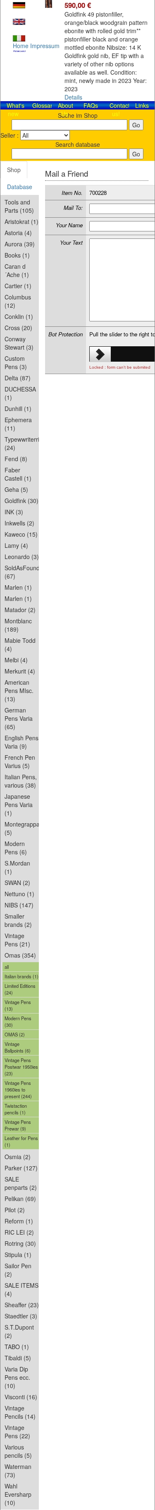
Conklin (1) (19, 316)
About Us (65, 109)
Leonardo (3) (22, 556)
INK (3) (14, 512)
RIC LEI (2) (19, 1232)
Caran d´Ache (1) (17, 270)
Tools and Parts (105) (19, 206)
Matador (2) (20, 609)
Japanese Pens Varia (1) (19, 804)
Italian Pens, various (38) (21, 781)
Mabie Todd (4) (20, 644)
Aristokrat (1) (21, 221)
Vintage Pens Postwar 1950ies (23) (21, 1067)
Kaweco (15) (21, 534)
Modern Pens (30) (18, 1021)
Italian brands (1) (21, 976)
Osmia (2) (18, 1157)
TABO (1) (17, 1346)
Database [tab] (19, 186)
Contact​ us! (120, 109)
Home (21, 45)
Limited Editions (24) (20, 989)
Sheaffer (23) (22, 1305)
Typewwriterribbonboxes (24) (22, 443)
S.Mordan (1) (17, 867)
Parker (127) (21, 1168)
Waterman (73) (18, 1470)
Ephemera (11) (18, 424)
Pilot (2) (15, 1210)
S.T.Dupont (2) (19, 1331)
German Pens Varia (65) (19, 718)
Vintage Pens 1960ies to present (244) (18, 1089)
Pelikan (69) (20, 1198)
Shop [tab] (14, 169)
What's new (15, 109)
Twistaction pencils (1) (16, 1109)
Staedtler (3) (21, 1316)
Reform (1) (19, 1221)
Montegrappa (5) (22, 828)
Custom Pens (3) (16, 362)
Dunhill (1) (18, 408)
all (7, 966)
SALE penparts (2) (21, 1183)
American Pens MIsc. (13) (19, 690)
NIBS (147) (19, 905)
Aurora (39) (20, 244)
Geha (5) (16, 489)
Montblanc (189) (18, 625)
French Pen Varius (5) (20, 761)
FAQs (90, 105)
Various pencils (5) (18, 1451)
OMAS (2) (15, 1034)
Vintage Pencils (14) (20, 1412)
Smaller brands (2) (18, 920)
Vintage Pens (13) (18, 1005)
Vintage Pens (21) (17, 939)
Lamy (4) (16, 545)
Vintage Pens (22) (17, 1431)
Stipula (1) (18, 1254)
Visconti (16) (21, 1397)
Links (142, 105)
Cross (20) (18, 327)
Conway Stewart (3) (19, 343)
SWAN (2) (17, 882)
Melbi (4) (16, 660)
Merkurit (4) (20, 671)
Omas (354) (20, 955)
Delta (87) (18, 378)
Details (73, 97)
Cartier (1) (18, 286)
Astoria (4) (18, 233)
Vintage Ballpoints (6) (18, 1047)
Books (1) (17, 255)
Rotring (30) (20, 1243)
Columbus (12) (18, 301)
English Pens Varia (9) (21, 742)
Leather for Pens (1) (21, 1141)
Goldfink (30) (21, 500)
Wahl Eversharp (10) (18, 1494)
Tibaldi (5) (18, 1358)
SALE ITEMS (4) (21, 1289)
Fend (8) (16, 459)
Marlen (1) (18, 587)
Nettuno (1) (19, 894)
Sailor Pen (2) (18, 1270)
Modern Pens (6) (16, 847)
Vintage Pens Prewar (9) (18, 1125)
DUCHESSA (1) (20, 393)
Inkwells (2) (19, 523)
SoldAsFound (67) (22, 572)
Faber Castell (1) (18, 474)
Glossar (42, 105)
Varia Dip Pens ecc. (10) (17, 1377)
